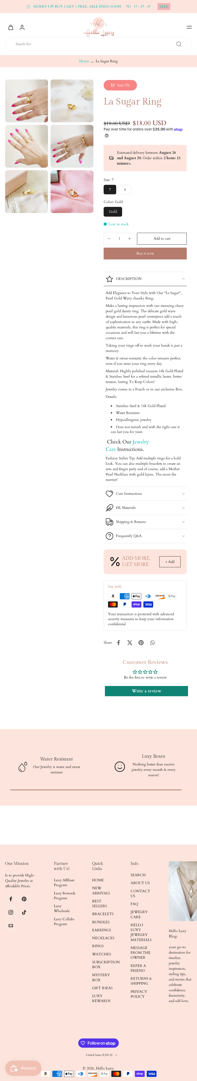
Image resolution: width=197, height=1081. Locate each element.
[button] (189, 27)
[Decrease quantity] (109, 239)
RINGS (98, 946)
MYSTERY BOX (101, 977)
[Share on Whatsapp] (152, 642)
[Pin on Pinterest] (141, 642)
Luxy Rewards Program (64, 896)
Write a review (146, 691)
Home (84, 61)
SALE (164, 6)
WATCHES (101, 954)
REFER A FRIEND (138, 968)
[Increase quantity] (129, 239)
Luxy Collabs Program (64, 921)
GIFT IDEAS (102, 988)
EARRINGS (101, 930)
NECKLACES (103, 938)
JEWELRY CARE (139, 914)
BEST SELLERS (99, 903)
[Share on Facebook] (118, 642)
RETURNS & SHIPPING (141, 981)
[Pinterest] (24, 899)
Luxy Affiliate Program (64, 882)
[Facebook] (10, 899)
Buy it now (145, 253)
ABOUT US (140, 883)
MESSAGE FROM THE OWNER (141, 952)
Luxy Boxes (153, 756)
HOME (98, 880)
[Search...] (178, 44)
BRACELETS (103, 914)
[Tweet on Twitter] (129, 642)
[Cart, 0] (10, 27)
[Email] (10, 925)
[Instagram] (10, 912)
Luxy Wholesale (62, 908)
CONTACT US (140, 893)
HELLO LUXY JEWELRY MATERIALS (141, 932)
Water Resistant (56, 759)
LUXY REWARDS (101, 998)
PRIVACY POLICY (139, 994)
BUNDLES (101, 922)
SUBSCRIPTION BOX (103, 964)
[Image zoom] (26, 100)
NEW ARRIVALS (101, 890)
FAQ (134, 904)
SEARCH (138, 875)
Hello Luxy (104, 1068)
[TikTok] (24, 912)
